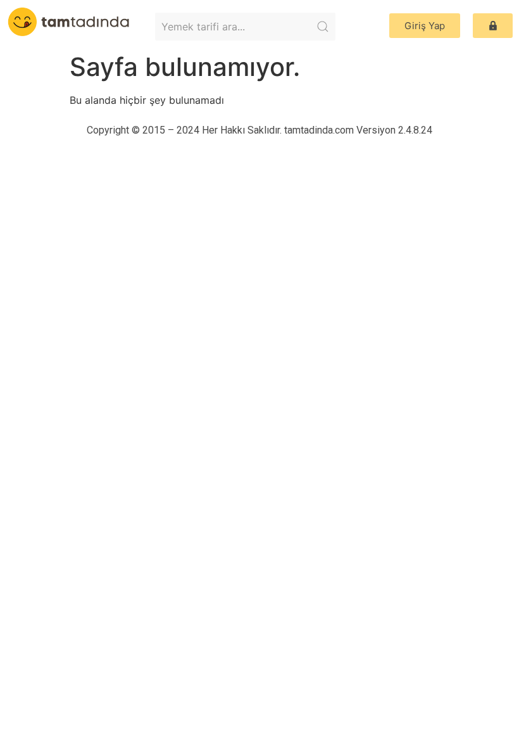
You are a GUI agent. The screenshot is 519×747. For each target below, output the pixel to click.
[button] (424, 25)
